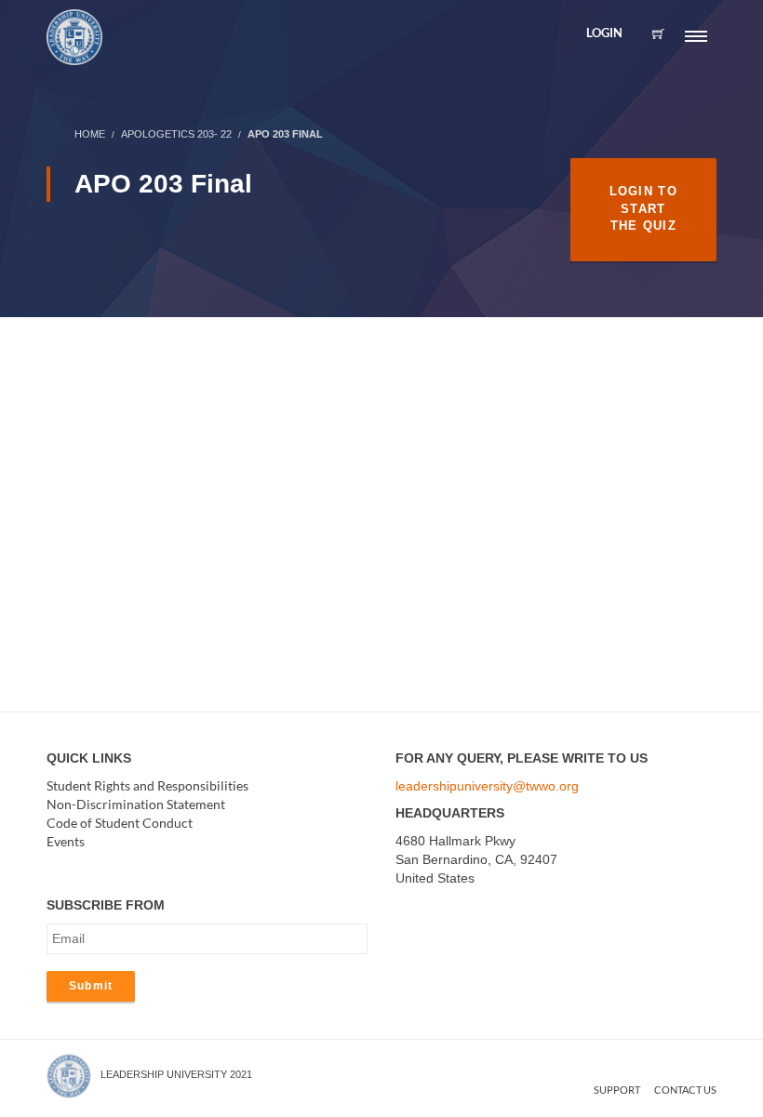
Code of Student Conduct (120, 823)
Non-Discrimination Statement (136, 804)
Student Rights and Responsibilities (147, 785)
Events (66, 841)
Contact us (685, 1090)
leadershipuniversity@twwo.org (487, 785)
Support (617, 1090)
